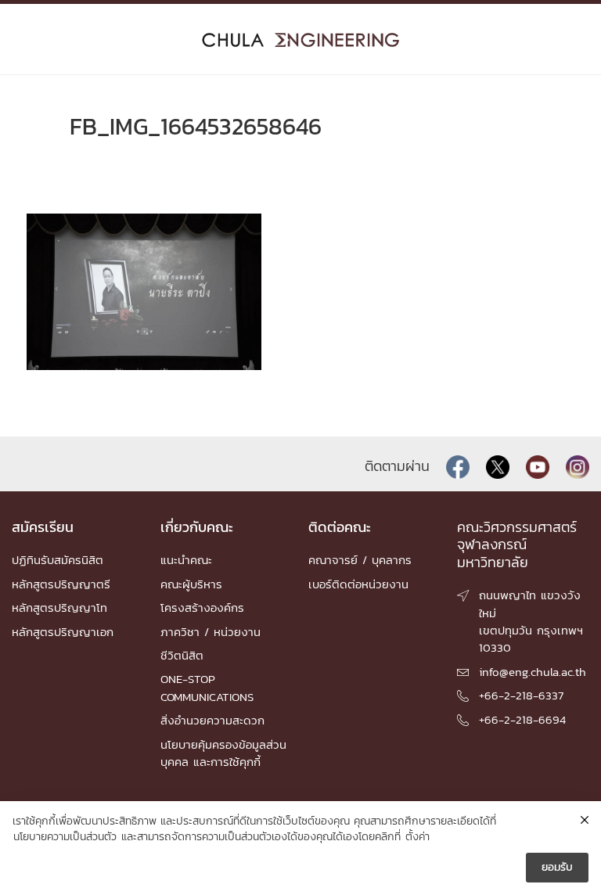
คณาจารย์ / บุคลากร (360, 560)
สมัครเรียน (43, 526)
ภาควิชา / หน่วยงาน (210, 632)
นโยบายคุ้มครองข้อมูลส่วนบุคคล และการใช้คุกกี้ (223, 753)
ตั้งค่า (417, 837)
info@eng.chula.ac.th (532, 672)
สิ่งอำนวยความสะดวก (212, 720)
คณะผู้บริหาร (191, 584)
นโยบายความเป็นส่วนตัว (65, 837)
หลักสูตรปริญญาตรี (61, 584)
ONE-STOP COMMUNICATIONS (207, 687)
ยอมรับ (557, 867)
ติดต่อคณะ (339, 526)
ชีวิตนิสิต (181, 655)
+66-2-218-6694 (522, 719)
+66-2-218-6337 (521, 695)
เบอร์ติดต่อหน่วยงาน (358, 584)
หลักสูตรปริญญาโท (59, 607)
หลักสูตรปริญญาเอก (62, 632)
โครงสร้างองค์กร (202, 607)
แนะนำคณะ (186, 560)
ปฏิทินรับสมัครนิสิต (57, 560)
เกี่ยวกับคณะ (196, 526)
